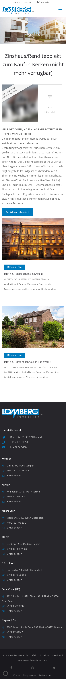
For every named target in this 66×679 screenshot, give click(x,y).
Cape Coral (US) (11, 589)
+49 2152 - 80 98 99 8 (18, 470)
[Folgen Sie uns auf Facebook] (11, 667)
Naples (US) (9, 620)
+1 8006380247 (15, 632)
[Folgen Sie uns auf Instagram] (32, 667)
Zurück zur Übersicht (17, 211)
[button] (5, 673)
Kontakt (44, 2)
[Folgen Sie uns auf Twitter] (54, 667)
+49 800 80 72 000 (16, 574)
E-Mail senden (18, 447)
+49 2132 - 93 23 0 (16, 522)
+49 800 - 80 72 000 (17, 496)
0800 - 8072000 (25, 2)
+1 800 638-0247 (15, 606)
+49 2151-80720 (19, 442)
